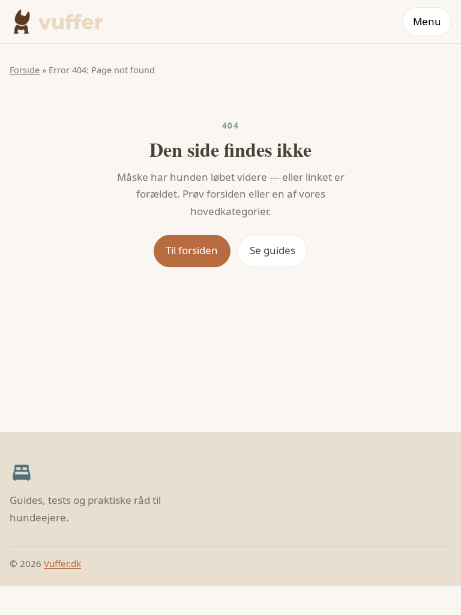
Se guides (272, 250)
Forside (25, 70)
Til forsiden (192, 250)
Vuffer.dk (62, 563)
